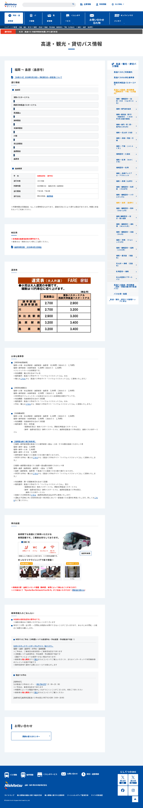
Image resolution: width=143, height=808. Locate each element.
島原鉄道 (50, 196)
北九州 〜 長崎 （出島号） (124, 264)
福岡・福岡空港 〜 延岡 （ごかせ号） (125, 249)
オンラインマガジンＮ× (123, 18)
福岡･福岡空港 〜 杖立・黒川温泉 (123, 217)
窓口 (36, 659)
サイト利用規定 (97, 795)
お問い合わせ (72, 773)
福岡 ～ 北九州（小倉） (124, 132)
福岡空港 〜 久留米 (123, 154)
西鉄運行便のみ (78, 590)
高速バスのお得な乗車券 (124, 77)
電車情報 (51, 18)
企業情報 (87, 4)
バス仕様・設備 (120, 293)
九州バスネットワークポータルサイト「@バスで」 (33, 646)
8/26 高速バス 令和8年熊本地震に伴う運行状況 (38, 31)
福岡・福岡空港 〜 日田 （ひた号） (125, 233)
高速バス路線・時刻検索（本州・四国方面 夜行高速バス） (125, 287)
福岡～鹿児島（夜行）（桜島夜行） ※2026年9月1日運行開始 (124, 116)
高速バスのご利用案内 (123, 72)
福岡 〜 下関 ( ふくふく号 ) (124, 147)
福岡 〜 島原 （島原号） (86, 27)
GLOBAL (118, 4)
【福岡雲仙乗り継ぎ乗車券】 (24, 441)
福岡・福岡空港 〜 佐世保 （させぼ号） (124, 188)
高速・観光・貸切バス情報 (28, 27)
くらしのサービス (72, 18)
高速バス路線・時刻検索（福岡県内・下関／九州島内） (57, 27)
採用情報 (102, 4)
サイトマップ (9, 795)
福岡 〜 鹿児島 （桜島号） (124, 256)
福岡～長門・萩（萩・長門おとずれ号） (124, 125)
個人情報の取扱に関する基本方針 (29, 795)
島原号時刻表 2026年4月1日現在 (28, 247)
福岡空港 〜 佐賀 (122, 167)
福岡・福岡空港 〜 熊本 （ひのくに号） (125, 209)
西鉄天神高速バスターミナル (125, 83)
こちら (23, 378)
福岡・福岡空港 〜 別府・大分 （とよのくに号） (125, 101)
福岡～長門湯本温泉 (123, 109)
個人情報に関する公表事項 (54, 795)
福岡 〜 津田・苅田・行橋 (124, 139)
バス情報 (32, 18)
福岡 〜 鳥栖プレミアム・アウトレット (124, 174)
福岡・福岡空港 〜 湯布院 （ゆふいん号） (124, 225)
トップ (7, 27)
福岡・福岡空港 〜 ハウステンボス (124, 196)
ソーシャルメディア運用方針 (77, 795)
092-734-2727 (41, 684)
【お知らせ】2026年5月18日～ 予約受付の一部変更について (38, 77)
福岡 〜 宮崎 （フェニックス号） (124, 241)
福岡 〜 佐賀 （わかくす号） (124, 161)
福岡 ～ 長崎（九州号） (124, 181)
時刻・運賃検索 (14, 18)
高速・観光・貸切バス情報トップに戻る (123, 300)
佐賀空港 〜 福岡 (122, 271)
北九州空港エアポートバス (124, 278)
